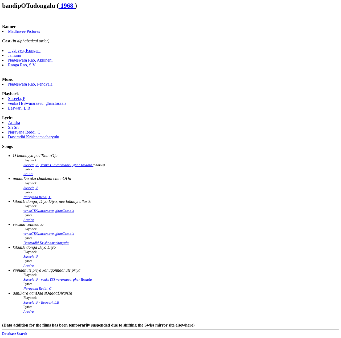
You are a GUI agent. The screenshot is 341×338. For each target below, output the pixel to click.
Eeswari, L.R (19, 108)
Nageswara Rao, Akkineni (30, 60)
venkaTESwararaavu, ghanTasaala (37, 103)
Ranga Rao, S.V (22, 65)
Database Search (14, 334)
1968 (67, 5)
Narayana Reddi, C (24, 132)
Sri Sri (13, 127)
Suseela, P (16, 98)
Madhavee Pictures (24, 31)
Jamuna (14, 55)
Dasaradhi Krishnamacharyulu (33, 137)
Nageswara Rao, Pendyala (30, 84)
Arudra (14, 122)
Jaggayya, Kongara (24, 50)
